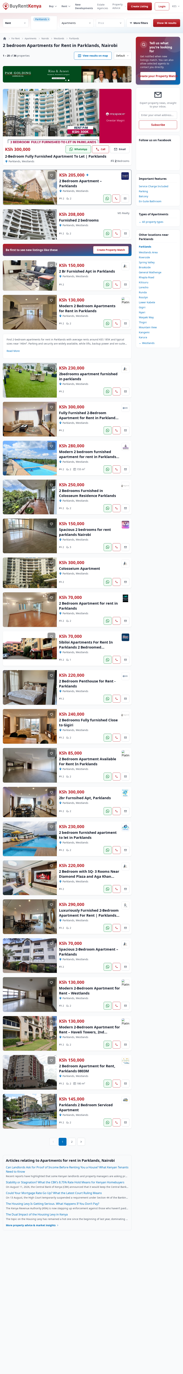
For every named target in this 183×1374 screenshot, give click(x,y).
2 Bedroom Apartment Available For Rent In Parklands (87, 761)
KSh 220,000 (71, 675)
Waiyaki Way (146, 317)
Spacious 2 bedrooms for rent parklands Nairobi (85, 532)
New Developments (84, 6)
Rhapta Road (146, 277)
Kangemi (144, 332)
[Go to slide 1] (65, 80)
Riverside (144, 257)
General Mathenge (150, 272)
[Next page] (81, 1142)
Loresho (143, 287)
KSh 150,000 (71, 265)
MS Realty (123, 213)
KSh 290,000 (71, 904)
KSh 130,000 (71, 300)
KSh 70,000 (70, 597)
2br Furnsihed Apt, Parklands (85, 797)
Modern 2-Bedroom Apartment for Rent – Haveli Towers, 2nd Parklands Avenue (89, 1032)
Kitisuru (143, 282)
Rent (64, 6)
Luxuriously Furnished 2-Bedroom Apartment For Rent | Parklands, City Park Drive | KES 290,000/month (89, 918)
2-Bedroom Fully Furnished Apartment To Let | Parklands (55, 156)
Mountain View (148, 327)
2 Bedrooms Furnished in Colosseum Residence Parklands (87, 493)
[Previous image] (8, 116)
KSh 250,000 (71, 485)
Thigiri (143, 322)
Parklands (74, 38)
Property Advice (117, 6)
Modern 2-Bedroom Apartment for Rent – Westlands (89, 991)
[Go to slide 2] (68, 80)
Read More (13, 351)
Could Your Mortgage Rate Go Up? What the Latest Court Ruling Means (54, 1193)
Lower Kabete (147, 302)
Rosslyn (143, 297)
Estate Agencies (102, 6)
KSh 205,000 (72, 175)
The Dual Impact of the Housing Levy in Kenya (37, 1214)
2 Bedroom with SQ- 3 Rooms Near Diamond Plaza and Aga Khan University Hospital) (89, 876)
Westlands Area (148, 252)
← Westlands (147, 343)
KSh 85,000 (70, 753)
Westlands (59, 38)
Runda (143, 292)
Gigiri (142, 307)
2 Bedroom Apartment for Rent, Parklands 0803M (87, 1068)
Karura (143, 337)
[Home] (4, 38)
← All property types (151, 221)
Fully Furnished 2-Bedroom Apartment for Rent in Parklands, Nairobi (88, 417)
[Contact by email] (125, 198)
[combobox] (44, 25)
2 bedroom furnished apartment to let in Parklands (88, 835)
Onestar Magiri (115, 120)
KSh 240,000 (71, 714)
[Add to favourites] (94, 94)
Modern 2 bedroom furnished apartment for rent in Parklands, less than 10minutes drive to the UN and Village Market (88, 459)
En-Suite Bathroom (150, 201)
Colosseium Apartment (79, 568)
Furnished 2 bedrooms (79, 220)
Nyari (142, 312)
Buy (51, 6)
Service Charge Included (153, 186)
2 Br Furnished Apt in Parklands (87, 271)
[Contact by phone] (116, 198)
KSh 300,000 (17, 149)
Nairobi (45, 38)
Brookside (145, 267)
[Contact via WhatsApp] (107, 198)
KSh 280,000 (71, 446)
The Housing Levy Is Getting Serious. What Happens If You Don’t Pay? (52, 1204)
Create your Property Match (158, 76)
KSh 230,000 (71, 368)
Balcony (143, 196)
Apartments (30, 38)
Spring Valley (147, 262)
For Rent (15, 38)
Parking (143, 191)
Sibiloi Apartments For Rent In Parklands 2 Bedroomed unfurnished (86, 647)
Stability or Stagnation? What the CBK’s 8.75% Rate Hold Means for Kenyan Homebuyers (65, 1182)
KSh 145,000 (71, 1099)
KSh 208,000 (71, 214)
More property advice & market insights (31, 1225)
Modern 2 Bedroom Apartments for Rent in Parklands (87, 308)
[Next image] (94, 116)
